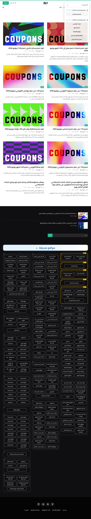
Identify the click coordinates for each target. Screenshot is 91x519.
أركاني (81, 367)
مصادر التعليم (68, 414)
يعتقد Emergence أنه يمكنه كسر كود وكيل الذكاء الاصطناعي (24, 183)
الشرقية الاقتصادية (68, 323)
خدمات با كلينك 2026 (39, 381)
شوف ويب (68, 318)
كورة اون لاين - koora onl (23, 364)
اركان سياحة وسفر (74, 300)
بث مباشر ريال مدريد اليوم (10, 306)
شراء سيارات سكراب (10, 277)
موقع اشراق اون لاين (68, 295)
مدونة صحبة (80, 371)
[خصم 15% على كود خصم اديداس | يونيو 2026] (67, 114)
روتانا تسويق (81, 345)
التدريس (80, 402)
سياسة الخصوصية (35, 510)
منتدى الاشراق (80, 408)
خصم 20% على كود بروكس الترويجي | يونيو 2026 (25, 91)
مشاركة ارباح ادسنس (68, 257)
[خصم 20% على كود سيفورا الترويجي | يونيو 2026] (67, 76)
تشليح (23, 276)
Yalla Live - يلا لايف (10, 358)
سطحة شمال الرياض (23, 265)
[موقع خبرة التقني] (45, 3)
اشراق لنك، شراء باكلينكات (80, 392)
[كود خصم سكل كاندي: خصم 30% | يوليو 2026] (23, 33)
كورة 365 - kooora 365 (23, 370)
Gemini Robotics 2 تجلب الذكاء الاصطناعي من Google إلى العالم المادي (58, 213)
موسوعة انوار (81, 375)
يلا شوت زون (23, 465)
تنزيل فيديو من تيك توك (23, 478)
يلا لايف (16, 311)
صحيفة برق (67, 290)
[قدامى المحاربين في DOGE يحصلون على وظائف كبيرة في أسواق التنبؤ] (83, 225)
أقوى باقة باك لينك (52, 381)
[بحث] (3, 7)
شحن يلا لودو (52, 325)
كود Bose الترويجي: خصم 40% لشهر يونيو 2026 (25, 167)
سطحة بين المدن (23, 260)
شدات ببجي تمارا (39, 256)
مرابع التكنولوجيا (68, 314)
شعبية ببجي (52, 331)
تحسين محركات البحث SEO (67, 274)
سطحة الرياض (23, 256)
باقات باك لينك (68, 387)
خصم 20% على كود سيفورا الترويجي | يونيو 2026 (69, 91)
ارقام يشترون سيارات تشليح (23, 289)
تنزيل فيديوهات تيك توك (23, 484)
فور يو (39, 313)
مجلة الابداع (67, 345)
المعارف (80, 355)
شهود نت (67, 363)
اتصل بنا (26, 510)
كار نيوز (68, 331)
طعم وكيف (80, 363)
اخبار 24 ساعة (68, 424)
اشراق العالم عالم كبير (68, 403)
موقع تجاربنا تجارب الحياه (52, 387)
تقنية (86, 44)
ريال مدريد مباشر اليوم (23, 319)
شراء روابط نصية (80, 387)
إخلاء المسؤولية (46, 510)
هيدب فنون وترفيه (80, 431)
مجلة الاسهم (81, 322)
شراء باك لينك (81, 383)
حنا (52, 353)
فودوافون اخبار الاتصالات (80, 398)
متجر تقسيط (39, 282)
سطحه (10, 256)
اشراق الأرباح (67, 375)
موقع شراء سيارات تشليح (10, 283)
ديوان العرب (39, 386)
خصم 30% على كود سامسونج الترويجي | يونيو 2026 (68, 167)
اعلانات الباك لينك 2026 (68, 409)
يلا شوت (52, 403)
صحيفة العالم (68, 430)
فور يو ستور (39, 292)
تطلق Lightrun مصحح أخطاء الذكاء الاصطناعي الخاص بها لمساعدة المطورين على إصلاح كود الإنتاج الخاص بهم (69, 184)
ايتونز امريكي (39, 266)
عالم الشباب (74, 266)
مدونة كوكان (68, 327)
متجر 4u (52, 296)
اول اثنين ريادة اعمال (81, 257)
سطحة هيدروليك (10, 260)
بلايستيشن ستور (52, 335)
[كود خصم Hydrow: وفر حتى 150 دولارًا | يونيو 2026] (23, 114)
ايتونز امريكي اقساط (39, 309)
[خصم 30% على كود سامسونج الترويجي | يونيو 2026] (67, 152)
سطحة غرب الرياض (10, 265)
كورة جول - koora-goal (23, 344)
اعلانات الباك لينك (68, 391)
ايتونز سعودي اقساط (52, 271)
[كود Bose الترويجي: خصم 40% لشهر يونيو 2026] (23, 152)
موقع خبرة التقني (81, 336)
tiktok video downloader (10, 484)
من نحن (64, 510)
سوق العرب (39, 370)
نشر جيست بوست (39, 364)
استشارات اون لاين (68, 350)
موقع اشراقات (81, 294)
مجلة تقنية (80, 420)
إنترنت (60, 7)
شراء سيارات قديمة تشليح (16, 294)
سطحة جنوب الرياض (23, 271)
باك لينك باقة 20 (52, 376)
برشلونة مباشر (39, 407)
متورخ (80, 341)
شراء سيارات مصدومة (10, 289)
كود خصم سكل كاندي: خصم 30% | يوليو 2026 (26, 48)
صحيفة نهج (80, 331)
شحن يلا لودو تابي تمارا (39, 303)
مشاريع (52, 392)
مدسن (68, 341)
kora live (10, 378)
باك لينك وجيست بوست (81, 415)
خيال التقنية (80, 318)
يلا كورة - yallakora (10, 364)
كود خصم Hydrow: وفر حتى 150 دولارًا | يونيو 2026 (24, 129)
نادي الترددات (81, 349)
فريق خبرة (82, 53)
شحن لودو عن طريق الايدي (39, 326)
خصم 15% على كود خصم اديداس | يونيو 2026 (70, 129)
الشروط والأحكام (56, 510)
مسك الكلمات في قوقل (81, 309)
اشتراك (5, 3)
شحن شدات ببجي (52, 319)
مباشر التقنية (68, 367)
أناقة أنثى (68, 335)
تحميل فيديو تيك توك (10, 478)
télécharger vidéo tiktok (17, 489)
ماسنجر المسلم (74, 283)
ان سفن (80, 314)
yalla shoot (39, 403)
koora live (10, 349)
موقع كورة (17, 410)
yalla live (16, 330)
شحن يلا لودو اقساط (39, 271)
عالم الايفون (80, 327)
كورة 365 (23, 301)
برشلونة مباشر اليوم (10, 319)
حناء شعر (39, 347)
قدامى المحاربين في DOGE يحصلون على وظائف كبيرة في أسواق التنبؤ (58, 223)
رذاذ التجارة (68, 359)
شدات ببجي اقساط (52, 257)
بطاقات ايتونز (39, 331)
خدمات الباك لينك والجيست (52, 365)
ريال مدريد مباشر (52, 413)
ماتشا (39, 353)
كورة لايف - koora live (23, 434)
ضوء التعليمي (80, 290)
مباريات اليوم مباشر (52, 408)
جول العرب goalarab (23, 306)
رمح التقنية (80, 359)
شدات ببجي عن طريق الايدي (39, 297)
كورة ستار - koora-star (10, 338)
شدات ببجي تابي (39, 262)
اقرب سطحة (10, 270)
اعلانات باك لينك (39, 392)
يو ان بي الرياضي (68, 420)
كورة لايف (23, 382)
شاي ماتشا (52, 357)
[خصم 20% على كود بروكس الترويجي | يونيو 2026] (23, 76)
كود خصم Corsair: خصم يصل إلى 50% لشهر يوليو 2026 (69, 49)
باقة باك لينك (81, 273)
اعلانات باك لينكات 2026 (17, 454)
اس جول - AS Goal (10, 370)
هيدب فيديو (67, 355)
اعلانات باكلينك (45, 396)
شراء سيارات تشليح (23, 283)
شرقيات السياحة (68, 371)
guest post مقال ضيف (52, 371)
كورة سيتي (10, 301)
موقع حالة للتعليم (81, 425)
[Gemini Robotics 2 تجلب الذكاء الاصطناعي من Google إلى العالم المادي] (83, 215)
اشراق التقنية (68, 308)
